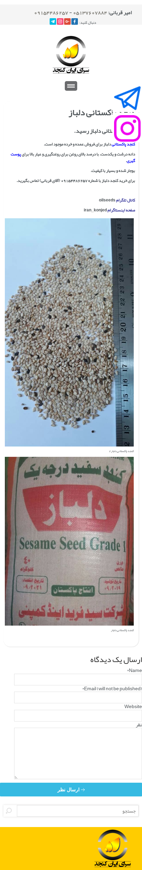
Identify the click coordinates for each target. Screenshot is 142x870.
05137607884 (90, 12)
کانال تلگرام (125, 200)
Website (133, 706)
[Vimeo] (53, 21)
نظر (139, 725)
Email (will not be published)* (112, 688)
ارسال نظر (69, 789)
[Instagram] (60, 21)
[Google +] (67, 21)
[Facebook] (74, 21)
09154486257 (51, 12)
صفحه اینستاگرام (121, 210)
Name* (134, 670)
